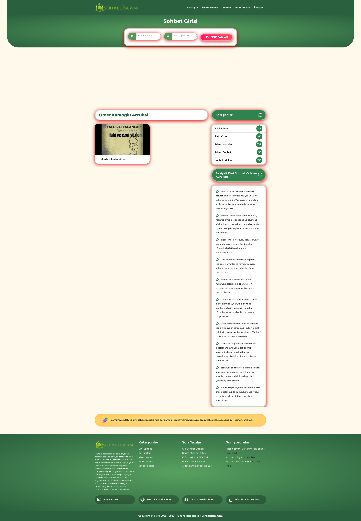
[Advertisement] (180, 78)
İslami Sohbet (238, 152)
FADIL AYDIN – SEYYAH (195, 457)
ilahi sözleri (238, 136)
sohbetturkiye (234, 457)
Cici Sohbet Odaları (193, 448)
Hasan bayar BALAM (193, 461)
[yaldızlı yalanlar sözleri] (122, 139)
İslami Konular (238, 144)
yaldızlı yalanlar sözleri (112, 159)
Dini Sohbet (238, 128)
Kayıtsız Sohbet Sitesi (194, 453)
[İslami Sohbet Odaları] (117, 7)
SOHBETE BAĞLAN (216, 37)
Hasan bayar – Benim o (239, 461)
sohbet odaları (238, 160)
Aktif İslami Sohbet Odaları (197, 466)
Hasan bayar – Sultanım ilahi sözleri (245, 448)
